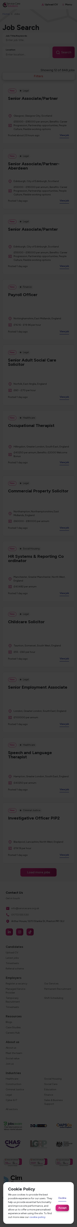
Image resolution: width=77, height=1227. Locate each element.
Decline (62, 1198)
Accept (62, 1207)
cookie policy (37, 1217)
